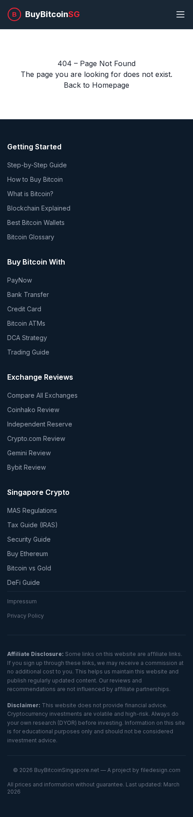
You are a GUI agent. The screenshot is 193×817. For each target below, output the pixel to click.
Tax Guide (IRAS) (32, 525)
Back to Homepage (96, 85)
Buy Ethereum (27, 553)
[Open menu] (180, 14)
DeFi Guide (23, 582)
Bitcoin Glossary (30, 237)
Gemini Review (29, 453)
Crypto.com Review (36, 438)
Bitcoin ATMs (26, 323)
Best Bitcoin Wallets (36, 222)
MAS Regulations (32, 510)
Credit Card (24, 309)
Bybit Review (26, 467)
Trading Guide (28, 352)
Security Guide (29, 539)
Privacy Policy (25, 615)
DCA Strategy (27, 337)
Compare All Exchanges (42, 395)
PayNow (19, 280)
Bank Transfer (28, 294)
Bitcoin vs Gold (29, 568)
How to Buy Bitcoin (35, 179)
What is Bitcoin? (30, 194)
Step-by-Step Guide (37, 165)
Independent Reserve (39, 424)
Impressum (22, 601)
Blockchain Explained (38, 208)
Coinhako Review (33, 409)
